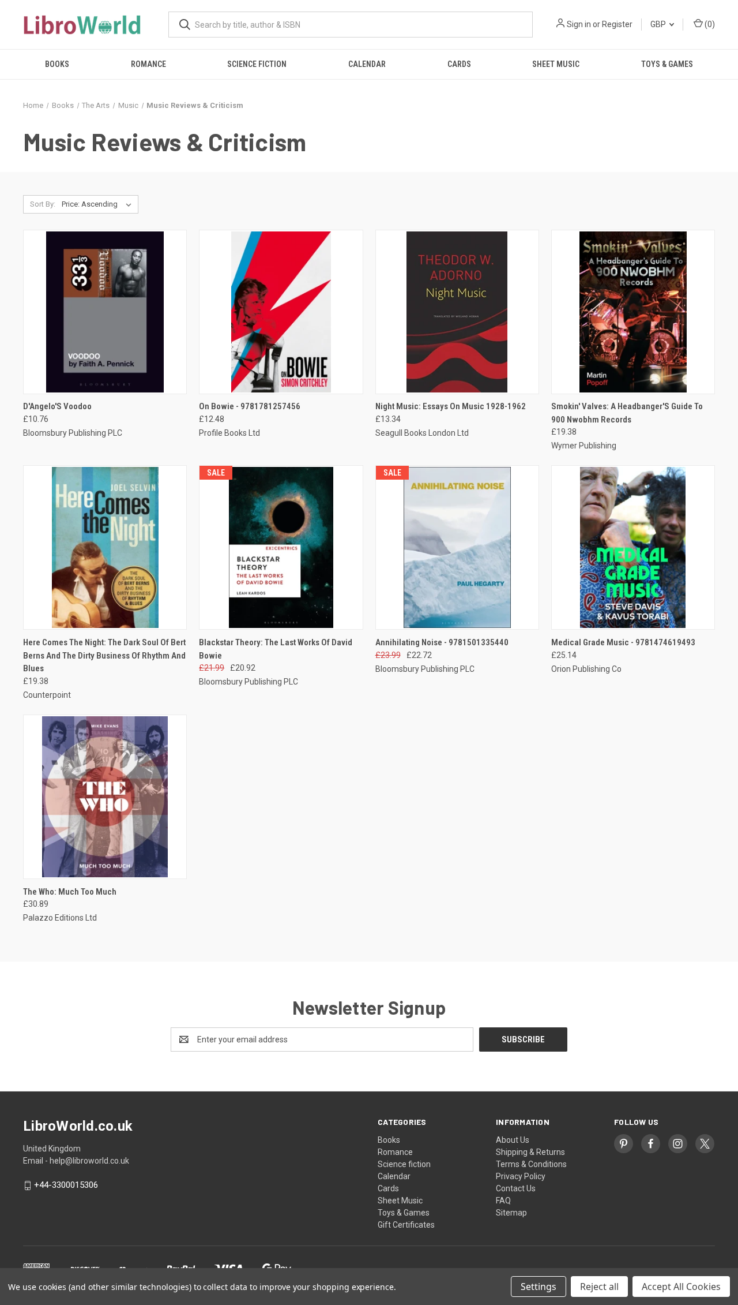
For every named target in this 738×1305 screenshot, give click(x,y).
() (709, 24)
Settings (538, 1286)
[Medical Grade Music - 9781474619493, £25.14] (633, 547)
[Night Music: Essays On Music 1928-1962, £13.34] (457, 312)
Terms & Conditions (531, 1164)
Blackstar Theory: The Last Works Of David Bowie (275, 649)
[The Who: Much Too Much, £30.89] (104, 797)
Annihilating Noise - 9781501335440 (442, 642)
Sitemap (511, 1212)
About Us (512, 1140)
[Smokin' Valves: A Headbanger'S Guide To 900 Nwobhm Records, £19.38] (633, 312)
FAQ (503, 1200)
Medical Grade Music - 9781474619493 (623, 642)
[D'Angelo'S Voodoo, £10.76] (104, 312)
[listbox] (99, 204)
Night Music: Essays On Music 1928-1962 (450, 406)
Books (57, 64)
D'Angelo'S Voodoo (57, 406)
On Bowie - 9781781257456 (249, 406)
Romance (148, 64)
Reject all (599, 1286)
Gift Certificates (406, 1224)
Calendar (367, 64)
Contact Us (516, 1188)
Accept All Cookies (681, 1286)
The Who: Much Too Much (69, 892)
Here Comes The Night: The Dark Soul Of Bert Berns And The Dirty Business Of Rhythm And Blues (104, 655)
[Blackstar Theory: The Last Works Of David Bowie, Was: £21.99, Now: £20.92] (280, 547)
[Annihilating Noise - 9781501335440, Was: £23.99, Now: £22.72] (457, 547)
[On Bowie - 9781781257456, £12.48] (280, 312)
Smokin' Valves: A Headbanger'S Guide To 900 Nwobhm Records (627, 413)
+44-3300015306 (66, 1185)
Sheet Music (555, 64)
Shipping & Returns (530, 1152)
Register (617, 24)
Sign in (579, 24)
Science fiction (257, 64)
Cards (459, 64)
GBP (659, 24)
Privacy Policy (520, 1176)
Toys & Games (667, 64)
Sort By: (42, 204)
